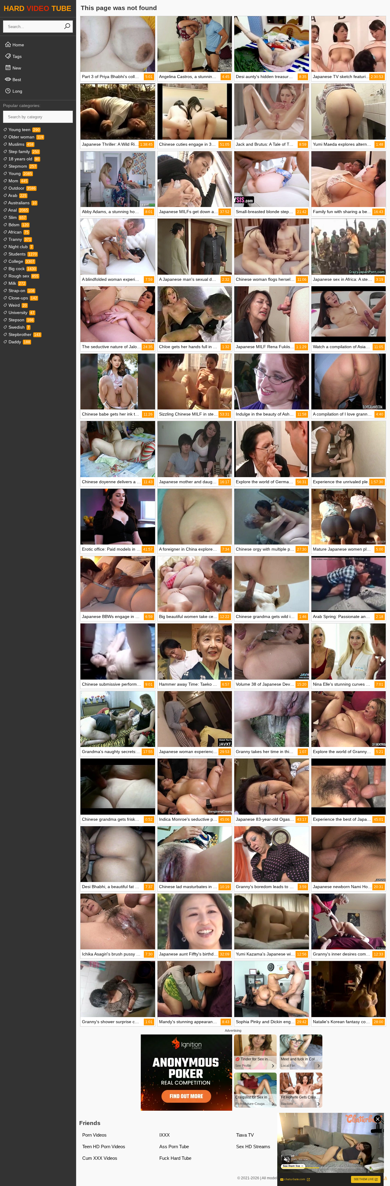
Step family (23, 151)
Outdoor (21, 188)
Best (16, 79)
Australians (22, 202)
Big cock (21, 268)
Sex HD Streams (253, 1146)
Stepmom (21, 166)
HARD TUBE (37, 8)
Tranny (19, 239)
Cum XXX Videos (99, 1158)
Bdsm (18, 224)
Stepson (20, 319)
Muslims (20, 144)
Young (19, 173)
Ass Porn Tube (174, 1146)
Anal (17, 210)
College (20, 261)
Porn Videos (94, 1135)
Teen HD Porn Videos (103, 1146)
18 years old (23, 158)
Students (22, 254)
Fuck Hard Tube (175, 1158)
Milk (16, 283)
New (16, 68)
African (18, 232)
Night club (20, 246)
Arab (17, 195)
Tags (16, 56)
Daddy (18, 341)
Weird (17, 305)
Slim (16, 217)
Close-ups (22, 297)
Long (16, 91)
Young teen (23, 129)
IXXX (164, 1135)
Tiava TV (245, 1135)
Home (17, 44)
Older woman (25, 136)
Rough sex (22, 275)
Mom (17, 180)
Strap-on (20, 290)
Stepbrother (24, 334)
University (20, 312)
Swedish (18, 327)
